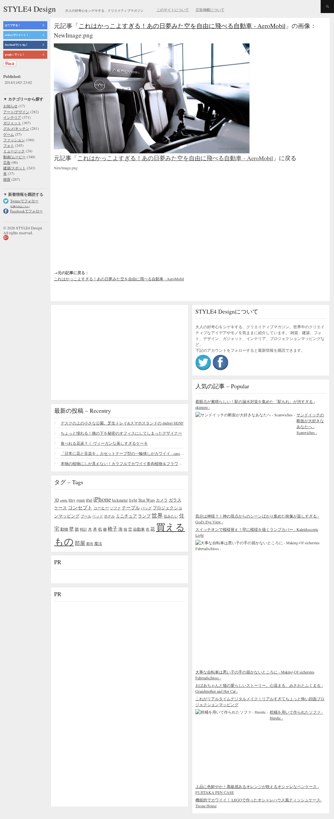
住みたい (171, 516)
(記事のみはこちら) (20, 206)
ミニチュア (126, 516)
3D (56, 500)
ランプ (144, 516)
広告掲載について (210, 9)
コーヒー (101, 507)
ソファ (115, 507)
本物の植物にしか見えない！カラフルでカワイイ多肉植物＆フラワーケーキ (123, 463)
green (80, 499)
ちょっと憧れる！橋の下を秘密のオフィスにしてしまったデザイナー (121, 433)
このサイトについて (173, 9)
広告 (6, 162)
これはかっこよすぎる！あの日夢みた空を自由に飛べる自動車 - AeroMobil (182, 26)
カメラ (162, 499)
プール (86, 516)
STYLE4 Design (29, 9)
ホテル (109, 516)
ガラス (175, 500)
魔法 (98, 543)
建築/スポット (14, 167)
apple (64, 500)
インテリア (12, 117)
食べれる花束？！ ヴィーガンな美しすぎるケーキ (104, 443)
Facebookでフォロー (26, 211)
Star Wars (146, 500)
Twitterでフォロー (24, 200)
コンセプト (80, 507)
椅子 (112, 528)
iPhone (102, 499)
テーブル (131, 507)
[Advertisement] (103, 214)
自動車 (139, 529)
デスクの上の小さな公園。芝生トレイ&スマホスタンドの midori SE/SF (122, 422)
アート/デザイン (16, 111)
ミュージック (14, 150)
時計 (83, 529)
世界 (157, 515)
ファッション (14, 139)
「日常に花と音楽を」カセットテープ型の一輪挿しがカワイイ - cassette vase (123, 453)
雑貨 (6, 179)
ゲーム (8, 134)
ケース (60, 508)
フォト (8, 145)
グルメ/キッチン (16, 128)
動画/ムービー (14, 156)
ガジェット (12, 122)
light (133, 500)
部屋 (80, 543)
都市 (89, 543)
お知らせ (10, 105)
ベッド (97, 516)
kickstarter (120, 500)
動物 (64, 529)
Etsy (71, 499)
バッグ (146, 507)
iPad (89, 500)
